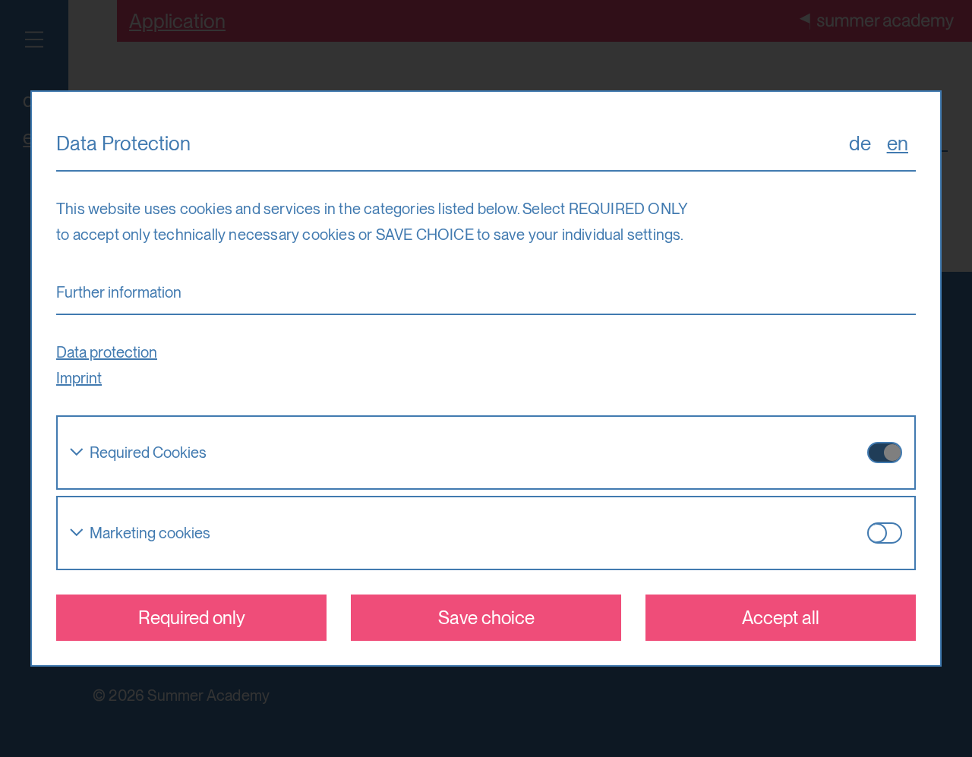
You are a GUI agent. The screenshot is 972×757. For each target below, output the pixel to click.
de (860, 143)
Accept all (780, 618)
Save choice (486, 618)
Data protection (106, 352)
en (897, 143)
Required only (191, 618)
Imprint (79, 378)
